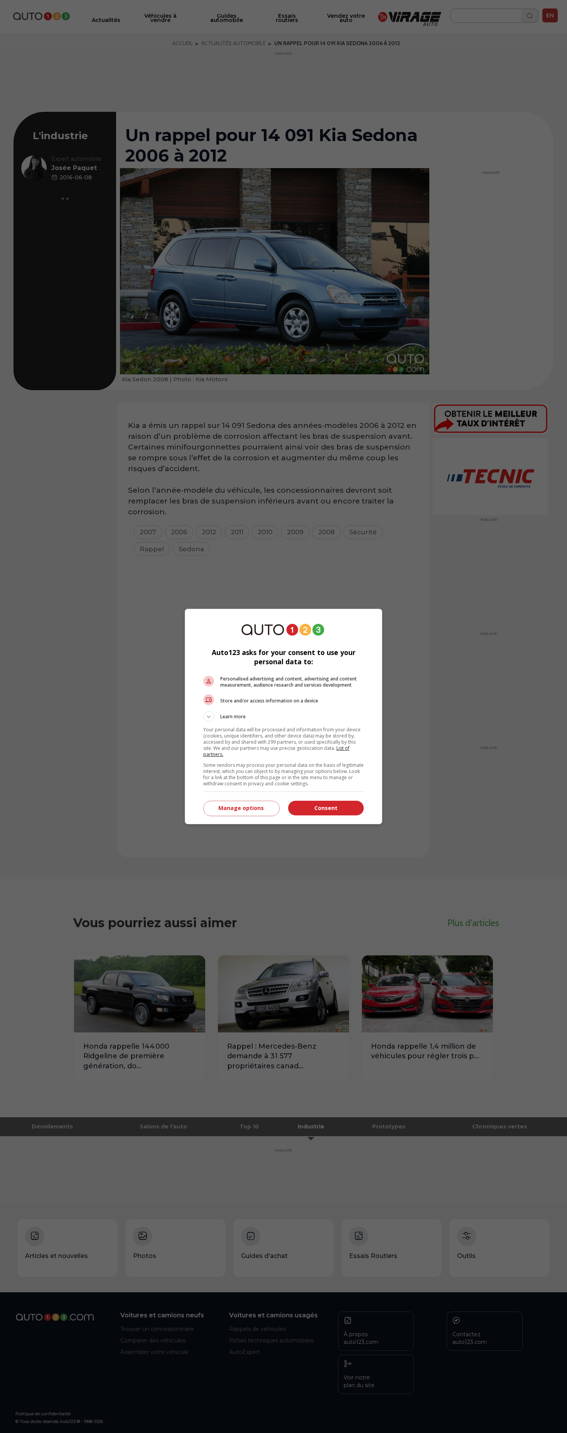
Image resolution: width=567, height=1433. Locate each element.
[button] (283, 716)
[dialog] (283, 716)
